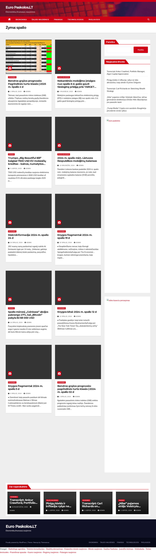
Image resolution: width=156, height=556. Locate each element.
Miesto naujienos (95, 549)
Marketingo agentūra (16, 549)
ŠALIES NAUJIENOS (40, 20)
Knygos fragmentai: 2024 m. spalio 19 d (74, 236)
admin (28, 91)
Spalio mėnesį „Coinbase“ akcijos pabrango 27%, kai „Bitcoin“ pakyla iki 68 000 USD (28, 314)
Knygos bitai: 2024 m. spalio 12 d (77, 311)
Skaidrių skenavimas (54, 549)
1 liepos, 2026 (54, 510)
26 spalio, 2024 (16, 242)
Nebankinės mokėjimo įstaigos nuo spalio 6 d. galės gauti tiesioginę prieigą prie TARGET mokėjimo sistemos (76, 85)
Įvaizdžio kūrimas (126, 549)
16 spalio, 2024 (16, 322)
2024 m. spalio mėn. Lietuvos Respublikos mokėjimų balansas (77, 159)
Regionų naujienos (50, 552)
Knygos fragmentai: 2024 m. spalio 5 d (25, 387)
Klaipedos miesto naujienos (75, 549)
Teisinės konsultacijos (35, 549)
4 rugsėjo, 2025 (66, 91)
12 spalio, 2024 (65, 316)
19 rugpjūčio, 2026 (20, 507)
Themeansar (45, 542)
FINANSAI (58, 20)
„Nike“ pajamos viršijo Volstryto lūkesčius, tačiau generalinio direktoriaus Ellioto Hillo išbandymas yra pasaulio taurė (127, 99)
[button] (148, 19)
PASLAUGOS (94, 20)
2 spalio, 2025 (16, 91)
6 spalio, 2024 (16, 393)
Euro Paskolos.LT (19, 7)
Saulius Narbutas (111, 549)
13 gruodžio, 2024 (67, 165)
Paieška (110, 42)
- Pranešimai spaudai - (18, 552)
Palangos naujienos (68, 552)
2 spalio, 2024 (65, 396)
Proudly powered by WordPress (16, 542)
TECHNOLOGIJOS (76, 20)
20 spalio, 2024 (65, 242)
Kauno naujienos (35, 552)
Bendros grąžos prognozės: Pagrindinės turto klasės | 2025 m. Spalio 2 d (27, 83)
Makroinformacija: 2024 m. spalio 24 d (28, 236)
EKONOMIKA (21, 20)
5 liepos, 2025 (16, 168)
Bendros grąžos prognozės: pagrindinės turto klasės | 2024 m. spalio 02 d (76, 389)
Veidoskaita (139, 549)
